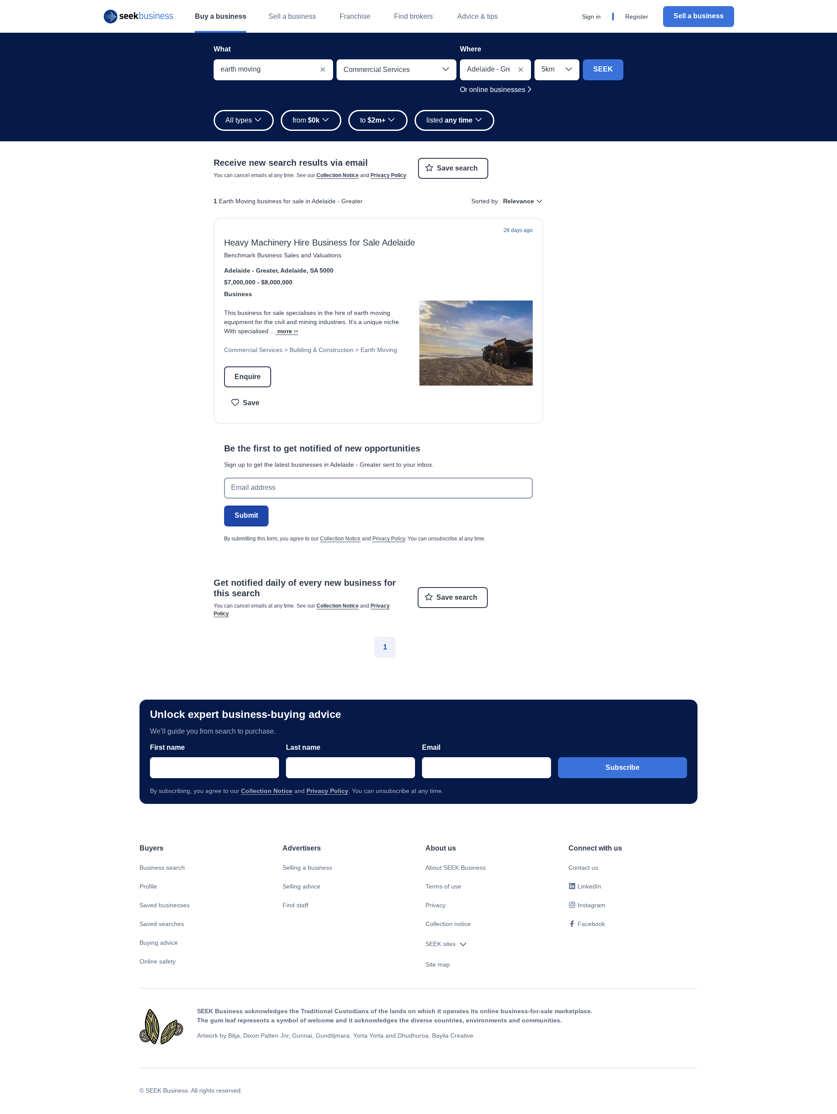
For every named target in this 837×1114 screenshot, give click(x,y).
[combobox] (273, 69)
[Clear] (322, 69)
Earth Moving (379, 349)
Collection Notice (337, 175)
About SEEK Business (455, 867)
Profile (148, 886)
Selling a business (307, 867)
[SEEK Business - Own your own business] (138, 17)
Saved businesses (165, 905)
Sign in (591, 16)
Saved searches (162, 923)
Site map (437, 964)
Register (636, 16)
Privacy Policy (388, 175)
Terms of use (443, 886)
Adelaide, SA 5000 (306, 270)
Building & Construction (321, 349)
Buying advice (159, 942)
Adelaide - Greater (250, 270)
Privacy (435, 905)
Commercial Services (253, 349)
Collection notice (448, 923)
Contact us (583, 867)
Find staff (295, 905)
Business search (162, 867)
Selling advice (301, 886)
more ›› (287, 331)
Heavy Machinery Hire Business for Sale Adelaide (319, 242)
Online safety (158, 961)
